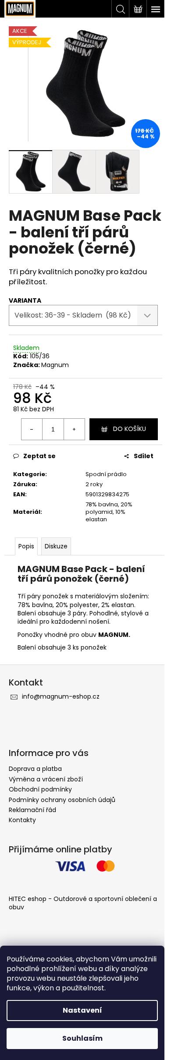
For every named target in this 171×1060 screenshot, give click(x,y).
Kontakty (22, 820)
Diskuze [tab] (56, 546)
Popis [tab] (26, 546)
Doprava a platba (35, 768)
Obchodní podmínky (40, 789)
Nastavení (82, 1010)
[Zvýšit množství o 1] (74, 429)
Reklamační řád (32, 810)
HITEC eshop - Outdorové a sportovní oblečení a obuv (83, 903)
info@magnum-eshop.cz (61, 696)
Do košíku (129, 428)
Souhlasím (82, 1038)
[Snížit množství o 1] (32, 429)
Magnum (55, 364)
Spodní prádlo (106, 474)
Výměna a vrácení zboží (46, 779)
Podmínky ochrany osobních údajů (62, 799)
